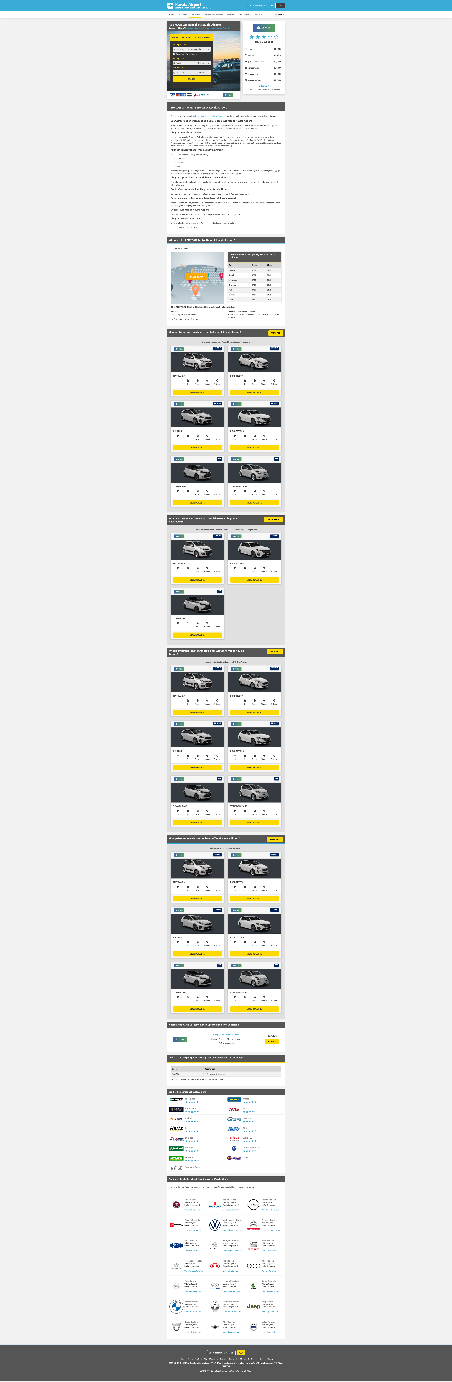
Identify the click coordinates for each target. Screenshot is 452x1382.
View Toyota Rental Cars (193, 1230)
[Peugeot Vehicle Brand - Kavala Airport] (215, 1245)
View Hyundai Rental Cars (232, 1291)
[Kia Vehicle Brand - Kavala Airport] (215, 1266)
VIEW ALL (275, 333)
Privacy (261, 1359)
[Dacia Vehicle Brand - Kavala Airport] (176, 1327)
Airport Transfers (212, 15)
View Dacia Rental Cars (192, 1332)
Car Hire (195, 15)
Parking (230, 15)
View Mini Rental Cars (231, 1332)
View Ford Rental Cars (192, 1251)
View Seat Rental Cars (270, 1251)
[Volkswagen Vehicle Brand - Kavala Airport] (215, 1225)
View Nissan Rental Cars (270, 1210)
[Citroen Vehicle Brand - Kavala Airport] (253, 1225)
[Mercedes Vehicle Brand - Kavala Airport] (176, 1266)
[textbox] (192, 49)
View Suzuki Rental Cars (232, 1210)
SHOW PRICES (273, 519)
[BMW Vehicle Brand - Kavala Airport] (176, 1307)
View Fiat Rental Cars (192, 1210)
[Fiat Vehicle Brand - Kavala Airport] (176, 1205)
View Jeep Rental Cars (270, 1312)
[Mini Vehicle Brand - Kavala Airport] (215, 1327)
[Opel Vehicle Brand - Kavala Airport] (176, 1286)
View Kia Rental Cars (230, 1271)
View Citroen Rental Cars (271, 1230)
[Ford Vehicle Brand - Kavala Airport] (176, 1245)
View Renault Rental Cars (232, 1312)
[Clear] (209, 49)
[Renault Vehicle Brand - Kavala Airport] (215, 1307)
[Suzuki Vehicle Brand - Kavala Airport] (215, 1204)
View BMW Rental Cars (192, 1312)
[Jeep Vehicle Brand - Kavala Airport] (253, 1306)
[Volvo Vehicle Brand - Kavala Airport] (253, 1327)
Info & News (244, 15)
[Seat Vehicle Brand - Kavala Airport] (253, 1245)
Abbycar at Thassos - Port (226, 1034)
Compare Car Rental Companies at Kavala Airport (208, 28)
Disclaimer (252, 1359)
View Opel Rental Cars (192, 1291)
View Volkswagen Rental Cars (234, 1230)
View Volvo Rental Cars (270, 1332)
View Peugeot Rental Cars (232, 1251)
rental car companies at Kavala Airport (209, 116)
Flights (182, 15)
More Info (275, 652)
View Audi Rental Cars (270, 1271)
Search (192, 79)
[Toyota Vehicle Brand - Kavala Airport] (176, 1225)
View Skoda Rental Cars (270, 1291)
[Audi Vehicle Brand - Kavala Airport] (253, 1266)
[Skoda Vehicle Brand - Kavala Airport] (253, 1286)
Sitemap (270, 1359)
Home (171, 15)
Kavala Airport (193, 5)
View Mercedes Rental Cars (194, 1271)
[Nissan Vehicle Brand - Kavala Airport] (253, 1204)
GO (280, 5)
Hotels (258, 15)
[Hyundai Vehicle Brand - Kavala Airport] (215, 1286)
